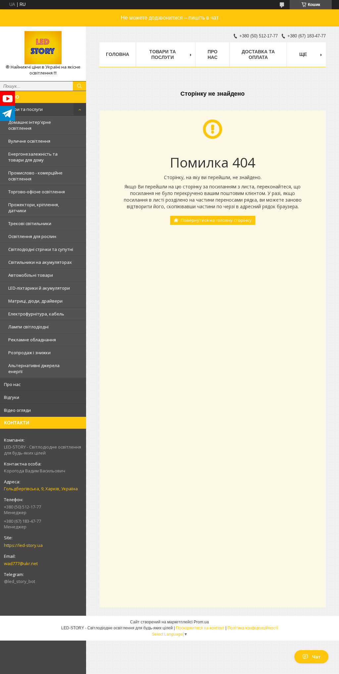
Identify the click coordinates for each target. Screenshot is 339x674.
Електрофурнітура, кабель (36, 314)
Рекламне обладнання (32, 340)
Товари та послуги (23, 109)
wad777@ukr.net (21, 563)
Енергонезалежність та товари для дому (33, 157)
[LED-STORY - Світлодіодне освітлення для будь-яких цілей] (43, 47)
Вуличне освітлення (29, 141)
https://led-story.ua (23, 545)
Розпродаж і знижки (29, 353)
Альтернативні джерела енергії (34, 368)
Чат (316, 656)
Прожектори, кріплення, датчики (33, 208)
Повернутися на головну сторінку (216, 220)
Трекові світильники (29, 223)
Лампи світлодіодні (28, 327)
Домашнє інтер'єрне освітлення (29, 125)
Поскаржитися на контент (200, 628)
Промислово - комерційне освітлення (35, 176)
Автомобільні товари (30, 275)
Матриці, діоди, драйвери (35, 301)
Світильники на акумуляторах (40, 262)
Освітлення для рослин (32, 236)
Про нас (12, 384)
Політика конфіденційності (252, 628)
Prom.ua (201, 622)
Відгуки (11, 397)
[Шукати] (79, 86)
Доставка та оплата (258, 54)
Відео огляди (17, 410)
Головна (117, 54)
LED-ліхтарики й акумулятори (39, 288)
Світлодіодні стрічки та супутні (40, 249)
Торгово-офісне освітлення (36, 192)
